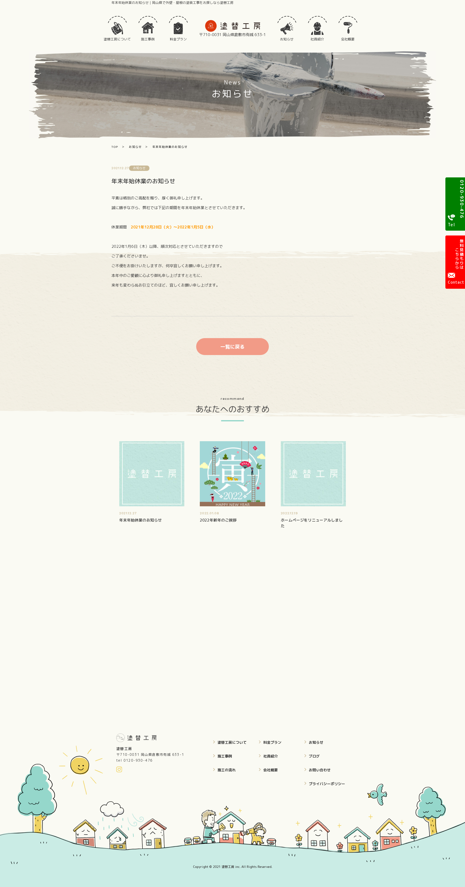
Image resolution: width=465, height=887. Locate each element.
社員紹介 (270, 756)
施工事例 (224, 756)
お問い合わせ (320, 770)
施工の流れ (226, 770)
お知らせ (316, 742)
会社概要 (270, 770)
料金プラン (272, 742)
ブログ (314, 756)
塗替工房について (232, 742)
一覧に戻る (232, 346)
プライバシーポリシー (327, 783)
